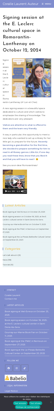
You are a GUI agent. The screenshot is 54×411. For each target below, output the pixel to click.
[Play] (6, 191)
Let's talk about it (10, 255)
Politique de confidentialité (27, 407)
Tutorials (6, 265)
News (5, 260)
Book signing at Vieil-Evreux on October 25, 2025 (24, 212)
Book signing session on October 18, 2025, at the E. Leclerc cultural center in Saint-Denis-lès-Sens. (26, 323)
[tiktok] (24, 368)
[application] (15, 182)
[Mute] (22, 191)
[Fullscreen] (25, 191)
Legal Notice (11, 391)
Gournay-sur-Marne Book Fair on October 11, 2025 (24, 224)
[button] (15, 182)
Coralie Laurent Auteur (20, 4)
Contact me (11, 299)
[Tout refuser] (50, 402)
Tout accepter (20, 403)
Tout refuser (35, 403)
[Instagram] (16, 368)
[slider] (13, 191)
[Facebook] (8, 368)
